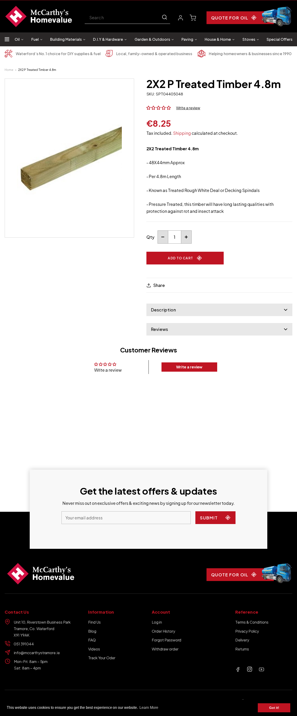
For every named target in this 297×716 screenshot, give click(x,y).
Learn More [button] (148, 708)
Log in (157, 622)
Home (9, 70)
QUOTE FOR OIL (230, 17)
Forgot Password (166, 639)
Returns (242, 649)
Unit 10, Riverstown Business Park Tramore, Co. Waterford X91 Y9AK (42, 628)
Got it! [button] (274, 708)
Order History (163, 631)
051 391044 (24, 643)
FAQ (92, 639)
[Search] (164, 17)
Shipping (182, 133)
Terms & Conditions (251, 622)
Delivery (242, 639)
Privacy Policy (247, 631)
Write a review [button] (189, 366)
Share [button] (159, 285)
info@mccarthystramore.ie (37, 652)
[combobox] (127, 18)
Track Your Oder (101, 657)
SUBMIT (209, 517)
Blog (92, 631)
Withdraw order (165, 649)
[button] (193, 18)
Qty (150, 237)
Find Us (94, 622)
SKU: (150, 93)
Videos (94, 649)
